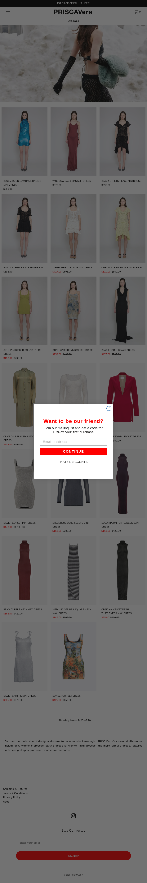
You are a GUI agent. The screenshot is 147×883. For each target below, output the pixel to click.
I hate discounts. (73, 461)
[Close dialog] (109, 408)
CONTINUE (73, 451)
